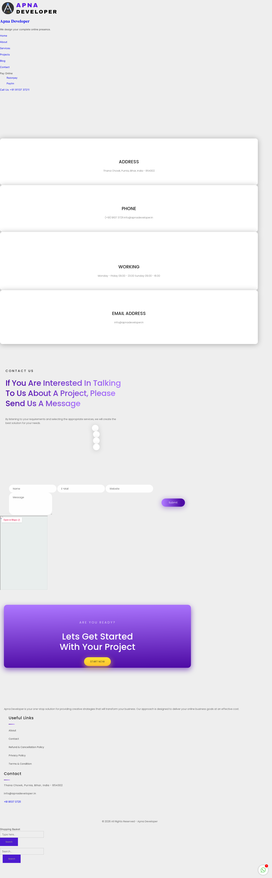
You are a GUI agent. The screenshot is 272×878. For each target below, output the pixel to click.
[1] (263, 869)
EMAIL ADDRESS (129, 313)
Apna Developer (15, 21)
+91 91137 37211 (12, 802)
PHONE (129, 209)
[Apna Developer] (89, 8)
